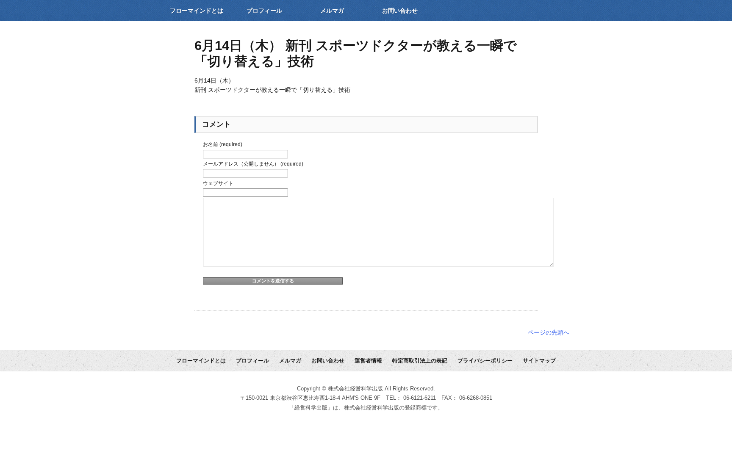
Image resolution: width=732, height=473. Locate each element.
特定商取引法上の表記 (419, 361)
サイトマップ (539, 361)
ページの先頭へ (548, 332)
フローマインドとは (196, 10)
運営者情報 (368, 361)
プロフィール (264, 10)
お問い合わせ (400, 10)
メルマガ (332, 10)
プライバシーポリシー (485, 361)
